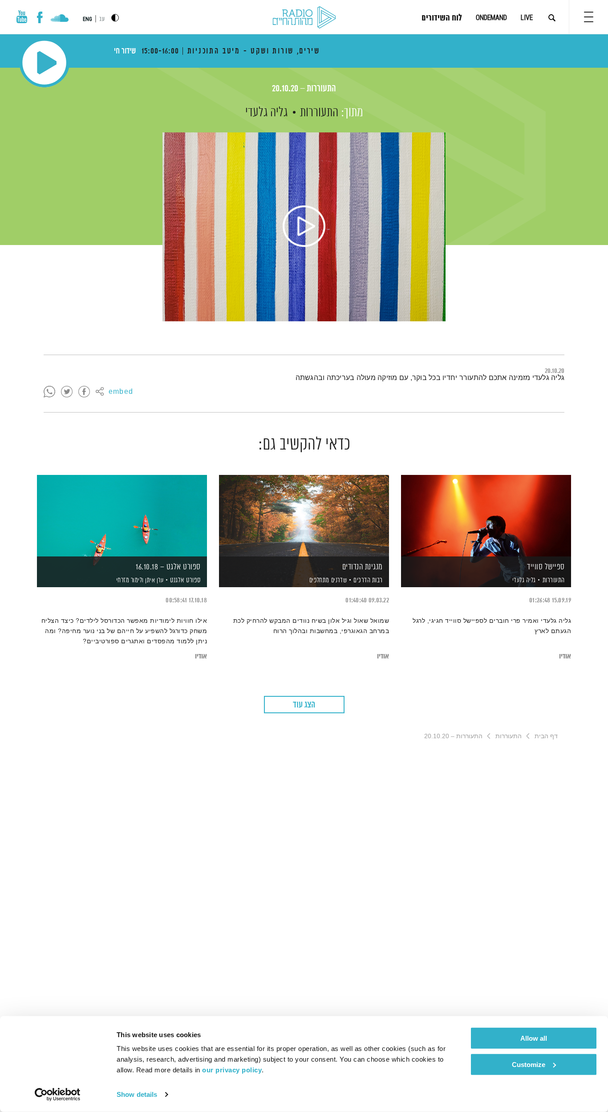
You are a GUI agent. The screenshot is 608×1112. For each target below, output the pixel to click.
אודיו (565, 656)
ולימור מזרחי (129, 580)
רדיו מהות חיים (304, 17)
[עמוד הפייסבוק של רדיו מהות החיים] (40, 17)
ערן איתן (154, 580)
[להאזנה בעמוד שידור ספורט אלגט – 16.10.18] (122, 515)
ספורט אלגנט (185, 580)
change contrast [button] (115, 17)
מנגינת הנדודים (362, 567)
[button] (588, 17)
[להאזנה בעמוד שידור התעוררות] (304, 226)
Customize (528, 1064)
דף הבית (546, 736)
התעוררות (319, 113)
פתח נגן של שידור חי (44, 62)
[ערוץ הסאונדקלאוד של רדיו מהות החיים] (59, 19)
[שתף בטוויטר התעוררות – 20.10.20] (67, 392)
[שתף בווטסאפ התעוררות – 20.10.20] (49, 392)
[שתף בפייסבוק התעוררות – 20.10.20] (84, 392)
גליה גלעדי (266, 113)
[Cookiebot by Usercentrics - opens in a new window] (58, 1094)
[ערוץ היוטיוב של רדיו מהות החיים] (21, 16)
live (527, 17)
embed (121, 392)
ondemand (491, 17)
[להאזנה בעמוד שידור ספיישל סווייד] (486, 515)
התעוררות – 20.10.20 (304, 88)
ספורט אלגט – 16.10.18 (168, 567)
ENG (87, 19)
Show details (137, 1094)
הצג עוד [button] (304, 705)
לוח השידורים (442, 18)
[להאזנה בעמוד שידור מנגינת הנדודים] (304, 515)
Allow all (533, 1038)
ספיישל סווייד (546, 567)
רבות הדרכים (368, 580)
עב (102, 19)
